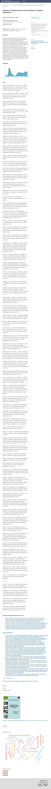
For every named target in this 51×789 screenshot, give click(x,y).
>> (12, 678)
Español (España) (6, 690)
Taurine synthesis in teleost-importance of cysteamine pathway (25, 661)
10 (10, 678)
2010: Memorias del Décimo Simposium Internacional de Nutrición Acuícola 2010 (28, 5)
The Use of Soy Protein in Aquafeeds (23, 674)
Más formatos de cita (36, 34)
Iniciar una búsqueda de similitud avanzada (20, 681)
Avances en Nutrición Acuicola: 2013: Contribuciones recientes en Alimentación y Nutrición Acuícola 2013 (25, 628)
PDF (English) (36, 17)
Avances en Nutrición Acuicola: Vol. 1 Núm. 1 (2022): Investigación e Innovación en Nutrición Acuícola (24, 620)
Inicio (4, 5)
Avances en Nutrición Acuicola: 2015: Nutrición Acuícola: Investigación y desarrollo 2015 (25, 624)
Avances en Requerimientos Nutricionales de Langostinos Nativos (33, 623)
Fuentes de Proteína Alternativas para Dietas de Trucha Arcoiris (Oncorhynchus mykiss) (25, 626)
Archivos (8, 5)
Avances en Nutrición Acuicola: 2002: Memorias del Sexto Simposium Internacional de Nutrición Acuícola (25, 674)
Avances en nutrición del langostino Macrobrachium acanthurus (19, 619)
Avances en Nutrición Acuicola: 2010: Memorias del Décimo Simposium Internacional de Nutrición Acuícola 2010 (25, 658)
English (4, 688)
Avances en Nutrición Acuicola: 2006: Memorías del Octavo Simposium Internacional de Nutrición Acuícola (26, 636)
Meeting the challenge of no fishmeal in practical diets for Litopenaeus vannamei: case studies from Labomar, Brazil (24, 643)
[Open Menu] (2, 1)
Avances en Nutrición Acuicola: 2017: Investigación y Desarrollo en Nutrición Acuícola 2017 (25, 651)
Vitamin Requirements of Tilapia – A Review (28, 635)
